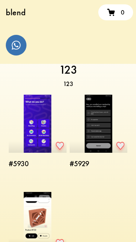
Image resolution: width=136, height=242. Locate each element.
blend (16, 12)
